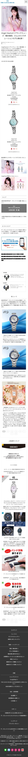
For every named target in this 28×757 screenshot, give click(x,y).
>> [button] (16, 433)
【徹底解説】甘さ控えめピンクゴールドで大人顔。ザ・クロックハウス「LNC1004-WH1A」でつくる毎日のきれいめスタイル (14, 409)
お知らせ (12, 42)
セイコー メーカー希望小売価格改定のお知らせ (14, 469)
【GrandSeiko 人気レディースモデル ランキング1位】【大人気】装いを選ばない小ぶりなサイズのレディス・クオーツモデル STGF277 (14, 503)
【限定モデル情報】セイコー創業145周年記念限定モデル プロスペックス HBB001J (14, 372)
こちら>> (15, 176)
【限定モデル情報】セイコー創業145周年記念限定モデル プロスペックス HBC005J (14, 336)
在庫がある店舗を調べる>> (14, 104)
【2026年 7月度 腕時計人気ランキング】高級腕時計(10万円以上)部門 (14, 538)
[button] (26, 1)
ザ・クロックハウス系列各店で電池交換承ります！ (14, 608)
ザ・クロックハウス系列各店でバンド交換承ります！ (14, 574)
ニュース (4, 43)
